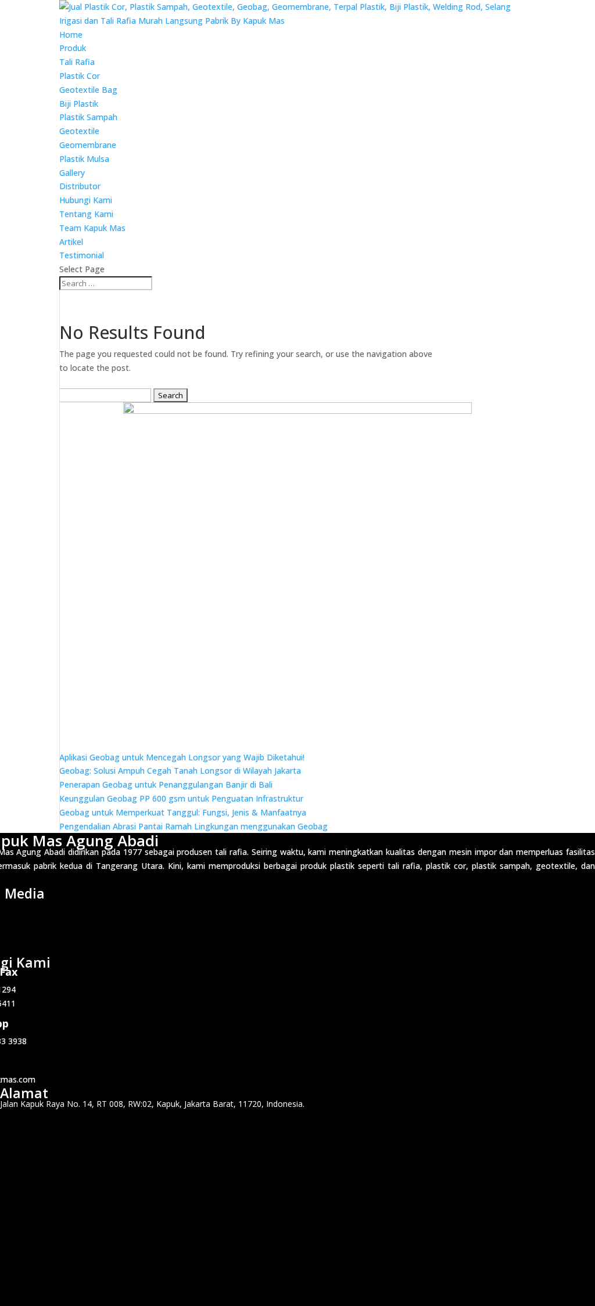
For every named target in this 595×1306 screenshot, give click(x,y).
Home (71, 34)
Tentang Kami (86, 213)
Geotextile (79, 130)
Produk (72, 47)
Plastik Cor (79, 75)
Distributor (80, 186)
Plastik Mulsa (84, 158)
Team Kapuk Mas (92, 227)
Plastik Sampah (88, 116)
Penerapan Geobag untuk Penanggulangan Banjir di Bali (166, 784)
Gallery (72, 172)
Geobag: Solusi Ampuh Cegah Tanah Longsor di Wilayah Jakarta (180, 770)
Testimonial (81, 255)
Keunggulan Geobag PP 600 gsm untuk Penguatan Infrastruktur (181, 798)
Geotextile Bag (88, 89)
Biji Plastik (78, 103)
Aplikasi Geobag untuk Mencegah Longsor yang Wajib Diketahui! (181, 757)
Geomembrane (87, 144)
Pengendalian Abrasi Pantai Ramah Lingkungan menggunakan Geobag (193, 826)
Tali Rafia (77, 61)
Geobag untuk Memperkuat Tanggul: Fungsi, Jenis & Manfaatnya (182, 812)
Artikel (71, 241)
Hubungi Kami (85, 199)
